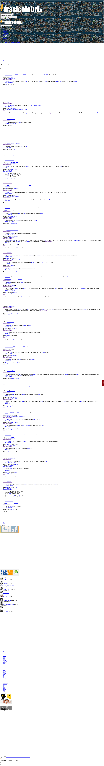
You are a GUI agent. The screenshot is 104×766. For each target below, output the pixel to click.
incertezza (7, 487)
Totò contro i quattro (10, 336)
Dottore (7, 432)
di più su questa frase (7, 72)
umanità (12, 169)
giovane (31, 433)
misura (18, 412)
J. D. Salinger (8, 186)
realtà (17, 313)
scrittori (29, 325)
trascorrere (41, 296)
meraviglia (75, 81)
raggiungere (27, 113)
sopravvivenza (19, 202)
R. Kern (6, 413)
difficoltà (33, 386)
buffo (8, 185)
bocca (20, 122)
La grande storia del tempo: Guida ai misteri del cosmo (17, 109)
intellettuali (13, 313)
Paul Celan (5, 583)
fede (4, 685)
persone (16, 74)
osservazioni (38, 112)
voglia (9, 495)
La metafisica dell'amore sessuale (13, 155)
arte (5, 292)
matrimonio (18, 199)
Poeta (7, 173)
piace (18, 247)
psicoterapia (17, 378)
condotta (34, 374)
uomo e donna (14, 299)
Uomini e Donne (10, 293)
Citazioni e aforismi (7, 28)
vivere (16, 158)
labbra (56, 81)
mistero (15, 342)
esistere (63, 386)
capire (15, 296)
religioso (24, 441)
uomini (45, 81)
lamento (20, 495)
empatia (4, 673)
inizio (36, 275)
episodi (56, 288)
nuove (34, 112)
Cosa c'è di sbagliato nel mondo (13, 196)
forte (56, 275)
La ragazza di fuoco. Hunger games (13, 143)
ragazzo (25, 433)
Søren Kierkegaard (8, 106)
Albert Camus (8, 360)
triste (67, 81)
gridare (11, 428)
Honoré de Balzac (8, 326)
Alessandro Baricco (9, 485)
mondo (58, 255)
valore (18, 425)
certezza (41, 213)
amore (6, 236)
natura (8, 192)
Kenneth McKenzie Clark (10, 290)
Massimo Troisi (8, 435)
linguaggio (5, 667)
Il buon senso (9, 189)
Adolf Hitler (7, 277)
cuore (4, 691)
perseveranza (13, 509)
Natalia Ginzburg (8, 256)
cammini (8, 176)
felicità (6, 464)
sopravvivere (28, 199)
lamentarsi (13, 108)
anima (4, 663)
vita (39, 81)
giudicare (4, 656)
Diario (8, 102)
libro (19, 484)
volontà (79, 275)
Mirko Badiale (8, 269)
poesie (13, 476)
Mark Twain (7, 208)
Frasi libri (5, 32)
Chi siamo (8, 757)
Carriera (8, 363)
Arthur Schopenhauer (9, 160)
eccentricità (7, 180)
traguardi (15, 370)
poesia (12, 479)
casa (31, 247)
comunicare (5, 661)
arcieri (19, 174)
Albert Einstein (8, 311)
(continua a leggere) (52, 113)
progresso (13, 116)
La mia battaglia (10, 272)
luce (12, 355)
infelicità (16, 464)
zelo (22, 441)
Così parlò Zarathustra (11, 119)
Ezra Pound (7, 470)
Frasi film (5, 31)
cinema (4, 660)
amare (6, 84)
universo (9, 317)
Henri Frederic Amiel (9, 82)
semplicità (17, 362)
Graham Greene (6, 593)
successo (20, 279)
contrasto (59, 275)
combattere (23, 199)
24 (3, 522)
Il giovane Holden (10, 181)
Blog (4, 39)
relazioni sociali (6, 680)
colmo (43, 352)
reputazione (34, 296)
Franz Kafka (7, 333)
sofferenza (5, 684)
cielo (26, 146)
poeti (17, 180)
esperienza (85, 309)
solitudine (9, 268)
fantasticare (7, 258)
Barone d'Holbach (8, 193)
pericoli (4, 665)
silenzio (17, 220)
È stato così (9, 252)
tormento (16, 494)
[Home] (42, 12)
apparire (45, 386)
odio (52, 309)
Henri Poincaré (8, 283)
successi (20, 275)
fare (30, 185)
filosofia (13, 240)
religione (4, 662)
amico (13, 432)
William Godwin (8, 442)
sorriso (61, 81)
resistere (43, 309)
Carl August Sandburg (9, 477)
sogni (12, 370)
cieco (53, 255)
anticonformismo (8, 279)
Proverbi (5, 34)
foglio (45, 240)
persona (20, 375)
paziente (13, 378)
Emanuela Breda (8, 75)
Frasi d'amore (5, 30)
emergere (16, 352)
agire (6, 188)
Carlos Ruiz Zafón (8, 318)
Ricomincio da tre (9, 429)
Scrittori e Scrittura (10, 322)
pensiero (24, 288)
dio (5, 195)
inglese (4, 650)
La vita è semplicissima (11, 163)
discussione (51, 199)
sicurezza (16, 216)
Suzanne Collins (8, 147)
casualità (28, 386)
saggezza (13, 271)
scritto (8, 476)
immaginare (39, 255)
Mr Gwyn (9, 481)
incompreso (10, 81)
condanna (9, 419)
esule (6, 175)
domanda (77, 240)
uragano (11, 174)
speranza (41, 401)
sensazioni (9, 282)
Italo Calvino (7, 403)
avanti (4, 523)
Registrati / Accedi (3, 3)
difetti (10, 444)
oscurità (10, 352)
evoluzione (19, 309)
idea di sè (6, 362)
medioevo (15, 292)
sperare (22, 113)
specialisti (97, 112)
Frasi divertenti (6, 33)
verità (12, 125)
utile (42, 262)
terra (9, 175)
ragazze (32, 262)
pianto (17, 495)
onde (10, 493)
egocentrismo (7, 244)
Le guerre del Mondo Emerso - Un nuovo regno (16, 416)
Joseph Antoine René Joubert (8, 604)
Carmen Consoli (8, 353)
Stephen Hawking (8, 114)
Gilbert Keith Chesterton (10, 200)
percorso (24, 74)
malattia (23, 394)
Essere (7, 81)
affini (30, 448)
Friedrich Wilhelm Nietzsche (10, 123)
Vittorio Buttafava (8, 242)
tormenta (31, 255)
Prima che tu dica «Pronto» (12, 398)
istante (6, 402)
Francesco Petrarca (9, 501)
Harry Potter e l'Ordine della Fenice (13, 259)
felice (23, 461)
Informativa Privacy (26, 757)
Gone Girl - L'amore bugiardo (12, 230)
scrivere (15, 479)
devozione (7, 444)
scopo (8, 199)
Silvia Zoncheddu (8, 507)
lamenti (31, 105)
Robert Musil (7, 449)
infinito (12, 321)
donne (24, 325)
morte (19, 213)
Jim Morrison (7, 395)
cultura (4, 657)
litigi (12, 77)
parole (36, 220)
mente (11, 468)
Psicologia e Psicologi (11, 70)
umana (36, 317)
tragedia (15, 236)
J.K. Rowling (7, 263)
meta (77, 374)
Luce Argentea (8, 426)
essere (35, 105)
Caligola (8, 356)
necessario (31, 375)
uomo (10, 296)
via (44, 74)
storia (25, 275)
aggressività (7, 428)
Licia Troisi (7, 420)
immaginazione (83, 288)
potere (22, 146)
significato (13, 162)
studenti (74, 240)
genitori (4, 679)
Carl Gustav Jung (8, 376)
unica (11, 213)
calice (27, 81)
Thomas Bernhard (6, 589)
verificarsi (59, 386)
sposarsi (15, 250)
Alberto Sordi (7, 248)
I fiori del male (9, 170)
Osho (6, 167)
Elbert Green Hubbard (9, 221)
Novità (21, 757)
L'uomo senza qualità (11, 445)
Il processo (9, 329)
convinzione (15, 386)
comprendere (7, 335)
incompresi (9, 325)
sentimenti (16, 503)
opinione (68, 275)
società (13, 394)
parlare (4, 672)
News (11, 757)
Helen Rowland (8, 297)
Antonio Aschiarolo (9, 347)
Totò (6, 340)
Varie (4, 36)
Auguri (4, 35)
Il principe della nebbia (11, 314)
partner (12, 250)
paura (4, 686)
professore (9, 240)
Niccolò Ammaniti (6, 596)
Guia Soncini (12, 585)
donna (22, 296)
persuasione (16, 188)
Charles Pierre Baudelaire (10, 178)
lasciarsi (4, 669)
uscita (47, 74)
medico (19, 374)
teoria (17, 116)
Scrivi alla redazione (16, 757)
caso (6, 390)
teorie (11, 112)
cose (21, 317)
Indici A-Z (5, 38)
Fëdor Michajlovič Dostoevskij (11, 462)
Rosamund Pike (8, 234)
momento (35, 199)
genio (15, 207)
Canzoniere (9, 488)
